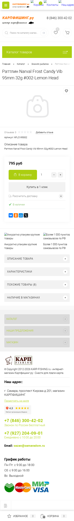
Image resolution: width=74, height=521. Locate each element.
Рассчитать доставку (25, 196)
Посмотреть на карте (16, 400)
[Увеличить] (37, 106)
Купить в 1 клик (37, 187)
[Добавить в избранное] (66, 91)
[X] (26, 215)
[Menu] (5, 5)
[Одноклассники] (16, 215)
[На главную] (21, 5)
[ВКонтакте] (11, 215)
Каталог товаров (19, 52)
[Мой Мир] (21, 215)
